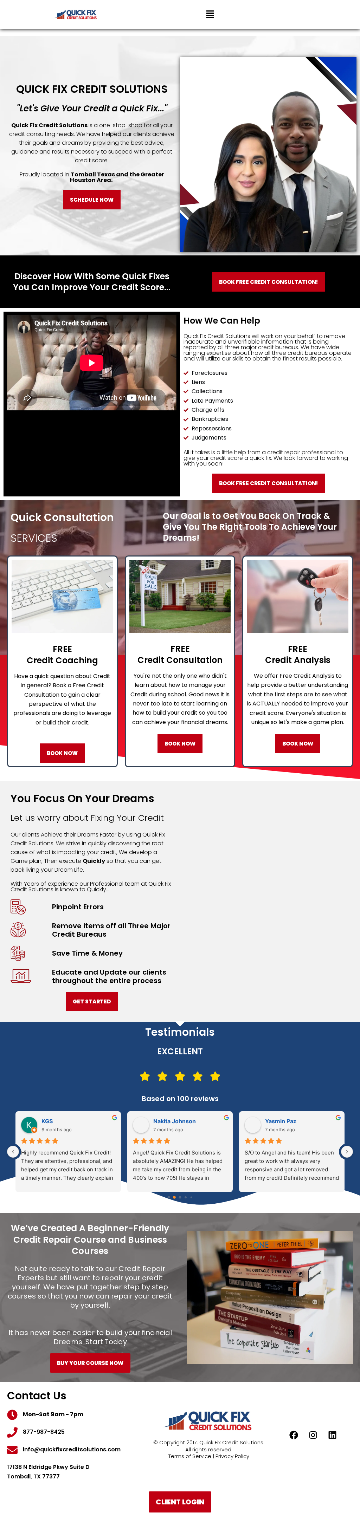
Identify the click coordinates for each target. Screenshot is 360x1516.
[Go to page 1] (174, 1197)
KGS (47, 1121)
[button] (210, 14)
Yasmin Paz (280, 1121)
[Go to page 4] (191, 1197)
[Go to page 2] (180, 1197)
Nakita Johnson (174, 1121)
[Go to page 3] (186, 1197)
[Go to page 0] (169, 1197)
